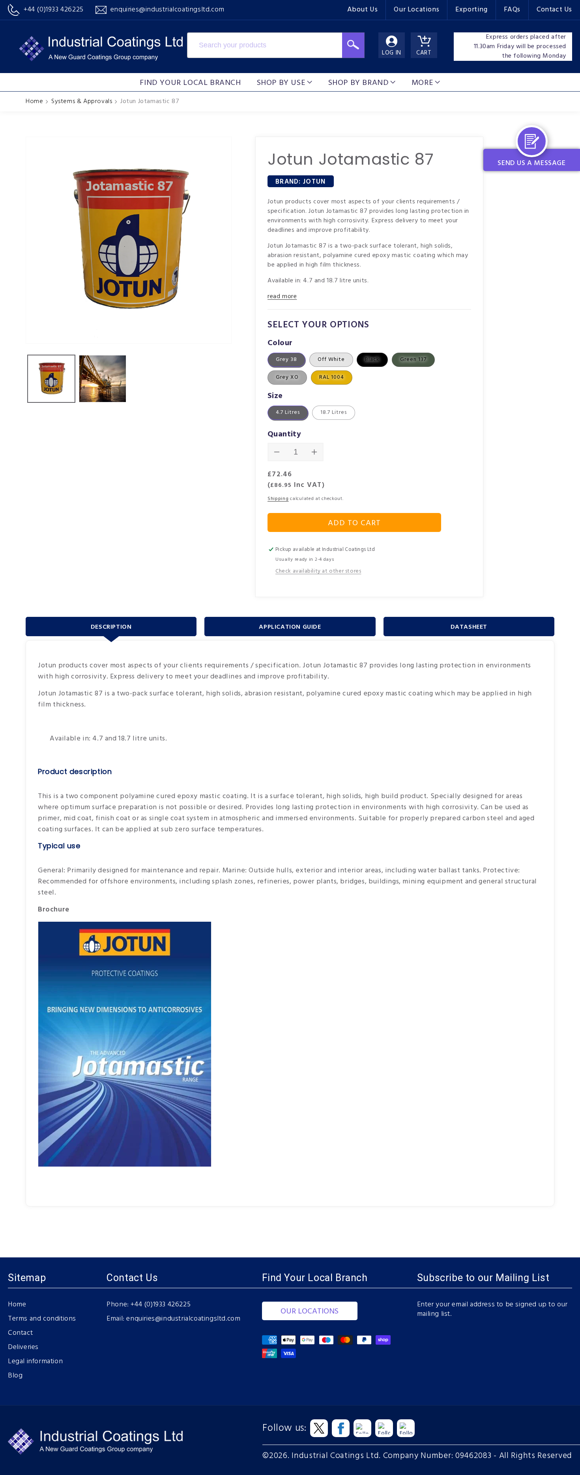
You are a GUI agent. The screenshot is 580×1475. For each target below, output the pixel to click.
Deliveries (23, 1347)
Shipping (278, 499)
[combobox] (264, 45)
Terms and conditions (42, 1319)
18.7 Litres (333, 412)
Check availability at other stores (318, 571)
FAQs (512, 9)
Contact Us (554, 9)
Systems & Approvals (81, 101)
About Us (362, 9)
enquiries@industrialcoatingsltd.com (183, 1319)
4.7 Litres (288, 412)
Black (372, 359)
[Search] (353, 45)
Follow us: (284, 1428)
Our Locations (416, 9)
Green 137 (413, 359)
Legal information (35, 1361)
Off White (331, 359)
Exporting (471, 9)
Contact (20, 1333)
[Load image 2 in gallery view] (102, 378)
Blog (15, 1376)
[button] (284, 82)
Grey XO (287, 377)
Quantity (284, 434)
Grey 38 (286, 359)
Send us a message (531, 163)
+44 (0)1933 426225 (161, 1305)
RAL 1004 (331, 377)
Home (34, 101)
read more (282, 296)
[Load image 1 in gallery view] (51, 378)
